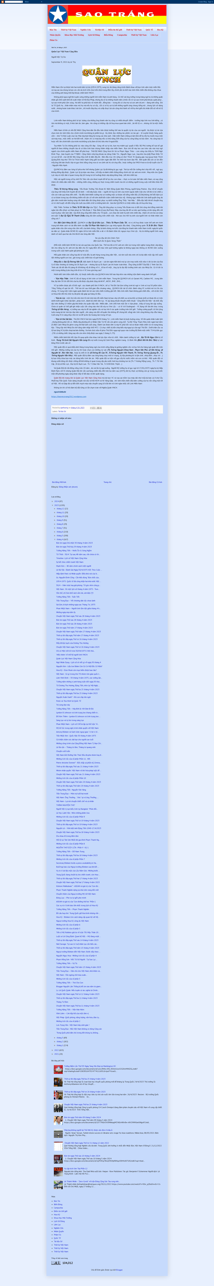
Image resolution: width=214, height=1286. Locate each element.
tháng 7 (60, 528)
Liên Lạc (154, 34)
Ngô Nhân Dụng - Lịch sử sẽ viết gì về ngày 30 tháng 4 (78, 662)
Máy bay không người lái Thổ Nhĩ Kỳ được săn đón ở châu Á (88, 1130)
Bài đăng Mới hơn (59, 482)
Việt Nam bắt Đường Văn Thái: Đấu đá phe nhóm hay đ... (79, 755)
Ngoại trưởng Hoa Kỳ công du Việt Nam (72, 921)
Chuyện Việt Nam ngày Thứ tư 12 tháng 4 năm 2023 (77, 994)
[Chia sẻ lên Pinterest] (100, 408)
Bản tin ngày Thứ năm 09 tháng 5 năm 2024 (82, 1117)
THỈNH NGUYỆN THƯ (65, 805)
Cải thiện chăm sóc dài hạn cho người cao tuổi (74, 739)
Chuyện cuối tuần (63, 751)
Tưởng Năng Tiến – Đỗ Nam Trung (70, 851)
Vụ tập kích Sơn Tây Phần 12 (75, 1168)
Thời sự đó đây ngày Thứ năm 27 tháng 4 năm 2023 (77, 635)
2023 (56, 505)
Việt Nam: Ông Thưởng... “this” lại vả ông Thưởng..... (77, 797)
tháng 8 (60, 524)
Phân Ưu (53, 40)
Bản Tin (53, 29)
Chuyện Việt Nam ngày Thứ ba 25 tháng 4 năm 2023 (77, 689)
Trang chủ (107, 482)
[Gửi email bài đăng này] (91, 408)
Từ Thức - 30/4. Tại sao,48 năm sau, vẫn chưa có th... (78, 554)
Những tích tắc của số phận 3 (68, 978)
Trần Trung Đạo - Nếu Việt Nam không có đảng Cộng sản (79, 1029)
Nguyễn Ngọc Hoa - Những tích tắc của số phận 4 (76, 955)
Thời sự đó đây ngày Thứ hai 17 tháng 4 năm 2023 (77, 878)
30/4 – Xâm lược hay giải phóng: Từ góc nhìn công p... (78, 585)
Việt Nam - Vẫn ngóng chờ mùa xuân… (71, 975)
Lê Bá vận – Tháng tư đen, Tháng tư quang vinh (75, 747)
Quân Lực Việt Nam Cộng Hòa (68, 658)
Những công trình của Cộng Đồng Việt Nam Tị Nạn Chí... (79, 743)
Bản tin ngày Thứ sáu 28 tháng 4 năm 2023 (74, 620)
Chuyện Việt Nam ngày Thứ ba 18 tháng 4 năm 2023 (77, 832)
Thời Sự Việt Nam (68, 29)
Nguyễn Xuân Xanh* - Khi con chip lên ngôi (73, 697)
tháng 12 (61, 508)
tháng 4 (60, 539)
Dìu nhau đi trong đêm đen (67, 836)
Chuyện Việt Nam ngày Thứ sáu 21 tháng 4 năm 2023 (78, 774)
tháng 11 (61, 512)
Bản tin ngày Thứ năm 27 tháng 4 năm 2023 (74, 627)
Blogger (119, 1270)
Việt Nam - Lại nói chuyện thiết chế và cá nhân (75, 801)
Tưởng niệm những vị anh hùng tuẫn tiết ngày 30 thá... (78, 681)
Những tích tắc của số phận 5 (68, 928)
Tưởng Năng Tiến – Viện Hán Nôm (70, 1009)
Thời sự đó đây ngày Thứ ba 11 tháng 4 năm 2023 (77, 998)
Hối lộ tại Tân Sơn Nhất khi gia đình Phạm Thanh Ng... (78, 840)
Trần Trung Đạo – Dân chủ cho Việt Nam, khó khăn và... (78, 971)
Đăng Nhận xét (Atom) (68, 487)
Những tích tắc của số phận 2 (68, 1021)
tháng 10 (61, 516)
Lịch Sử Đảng (94, 34)
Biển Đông (108, 34)
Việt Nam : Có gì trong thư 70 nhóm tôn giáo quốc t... (78, 674)
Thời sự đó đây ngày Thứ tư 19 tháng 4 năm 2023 (77, 824)
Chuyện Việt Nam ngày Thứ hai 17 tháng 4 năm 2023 (78, 882)
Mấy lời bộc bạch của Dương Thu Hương (72, 643)
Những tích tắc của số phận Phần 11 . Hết (73, 759)
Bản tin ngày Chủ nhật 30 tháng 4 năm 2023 (74, 543)
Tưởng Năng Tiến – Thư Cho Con (69, 982)
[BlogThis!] (93, 408)
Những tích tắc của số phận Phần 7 (70, 859)
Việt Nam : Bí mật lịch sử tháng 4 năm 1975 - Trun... (77, 589)
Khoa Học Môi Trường (74, 34)
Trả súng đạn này (63, 704)
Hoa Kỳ (160, 29)
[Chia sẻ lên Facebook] (98, 408)
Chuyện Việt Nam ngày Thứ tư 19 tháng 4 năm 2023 (77, 820)
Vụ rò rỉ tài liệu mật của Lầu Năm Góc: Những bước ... (78, 870)
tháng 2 (60, 1041)
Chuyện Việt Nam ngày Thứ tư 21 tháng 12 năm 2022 (86, 1143)
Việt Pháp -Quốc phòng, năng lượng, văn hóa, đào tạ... (78, 1017)
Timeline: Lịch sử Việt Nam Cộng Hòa (71, 558)
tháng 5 (60, 535)
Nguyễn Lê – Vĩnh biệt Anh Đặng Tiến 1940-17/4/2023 (78, 828)
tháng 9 (60, 520)
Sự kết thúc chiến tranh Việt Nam (69, 562)
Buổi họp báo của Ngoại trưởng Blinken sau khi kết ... (77, 867)
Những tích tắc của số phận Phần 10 (71, 778)
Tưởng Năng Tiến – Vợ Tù (66, 963)
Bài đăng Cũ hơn (155, 482)
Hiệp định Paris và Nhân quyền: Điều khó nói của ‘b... (77, 573)
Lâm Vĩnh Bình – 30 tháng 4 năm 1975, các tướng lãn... (79, 678)
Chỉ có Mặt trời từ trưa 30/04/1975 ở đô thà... (75, 651)
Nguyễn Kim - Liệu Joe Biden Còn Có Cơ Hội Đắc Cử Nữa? (79, 666)
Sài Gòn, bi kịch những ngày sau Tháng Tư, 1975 (75, 604)
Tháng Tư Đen (62, 1002)
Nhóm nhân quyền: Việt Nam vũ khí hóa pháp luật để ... (78, 770)
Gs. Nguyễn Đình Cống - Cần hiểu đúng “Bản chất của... (78, 577)
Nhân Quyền (55, 34)
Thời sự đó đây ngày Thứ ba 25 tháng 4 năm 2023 (77, 693)
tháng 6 (60, 531)
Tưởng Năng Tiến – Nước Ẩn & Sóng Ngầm (74, 550)
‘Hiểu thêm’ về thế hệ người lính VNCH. (72, 654)
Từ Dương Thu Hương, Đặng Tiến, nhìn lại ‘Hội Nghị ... (78, 685)
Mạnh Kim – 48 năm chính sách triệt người (73, 566)
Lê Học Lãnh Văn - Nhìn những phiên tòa (72, 813)
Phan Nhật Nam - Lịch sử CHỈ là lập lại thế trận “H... (77, 724)
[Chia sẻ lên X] (96, 408)
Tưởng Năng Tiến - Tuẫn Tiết (68, 596)
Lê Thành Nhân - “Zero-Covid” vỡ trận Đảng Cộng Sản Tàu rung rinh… (92, 1181)
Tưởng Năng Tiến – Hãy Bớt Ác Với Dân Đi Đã (74, 708)
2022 (56, 1050)
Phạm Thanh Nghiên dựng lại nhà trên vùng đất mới (77, 890)
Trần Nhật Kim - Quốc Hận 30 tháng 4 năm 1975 (76, 735)
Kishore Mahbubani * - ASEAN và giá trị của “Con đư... (77, 886)
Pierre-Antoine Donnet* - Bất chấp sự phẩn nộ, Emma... (78, 762)
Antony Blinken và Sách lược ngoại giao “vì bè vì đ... (77, 732)
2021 (56, 1054)
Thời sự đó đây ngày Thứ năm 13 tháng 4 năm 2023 (77, 948)
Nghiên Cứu (85, 29)
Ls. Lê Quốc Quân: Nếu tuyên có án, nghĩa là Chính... (77, 990)
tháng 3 (60, 1037)
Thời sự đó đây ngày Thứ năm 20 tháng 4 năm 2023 (77, 786)
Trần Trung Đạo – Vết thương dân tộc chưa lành (75, 600)
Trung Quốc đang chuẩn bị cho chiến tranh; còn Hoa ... (78, 874)
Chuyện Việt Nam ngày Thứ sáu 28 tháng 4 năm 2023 (78, 616)
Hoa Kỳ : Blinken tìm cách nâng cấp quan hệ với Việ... (77, 917)
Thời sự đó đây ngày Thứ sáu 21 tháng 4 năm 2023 (77, 766)
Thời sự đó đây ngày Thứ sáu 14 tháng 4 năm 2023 (77, 940)
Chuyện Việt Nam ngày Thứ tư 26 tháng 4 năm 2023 (77, 647)
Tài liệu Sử (99, 29)
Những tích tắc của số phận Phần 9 (70, 816)
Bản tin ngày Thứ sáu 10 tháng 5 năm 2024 (82, 1156)
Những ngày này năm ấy (65, 612)
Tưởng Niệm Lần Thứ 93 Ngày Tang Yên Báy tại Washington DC (90, 1066)
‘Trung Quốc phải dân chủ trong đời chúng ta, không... (77, 1032)
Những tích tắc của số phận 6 (68, 924)
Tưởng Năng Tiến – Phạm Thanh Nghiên (72, 909)
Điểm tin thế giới (115, 29)
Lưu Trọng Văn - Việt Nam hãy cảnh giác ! (72, 1025)
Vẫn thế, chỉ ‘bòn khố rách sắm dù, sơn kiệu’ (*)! (74, 593)
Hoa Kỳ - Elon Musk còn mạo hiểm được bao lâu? (76, 670)
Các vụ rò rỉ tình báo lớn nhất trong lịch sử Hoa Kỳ (77, 905)
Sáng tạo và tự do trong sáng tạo (70, 720)
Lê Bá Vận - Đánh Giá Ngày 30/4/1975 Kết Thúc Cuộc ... (79, 570)
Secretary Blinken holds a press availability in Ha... (76, 863)
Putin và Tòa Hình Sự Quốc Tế (68, 701)
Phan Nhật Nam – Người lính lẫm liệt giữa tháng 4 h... (78, 608)
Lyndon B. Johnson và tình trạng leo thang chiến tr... (77, 712)
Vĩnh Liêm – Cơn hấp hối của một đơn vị (72, 1013)
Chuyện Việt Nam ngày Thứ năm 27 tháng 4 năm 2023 (78, 631)
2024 (56, 501)
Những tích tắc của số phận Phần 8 (70, 843)
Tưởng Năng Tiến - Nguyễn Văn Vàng (71, 789)
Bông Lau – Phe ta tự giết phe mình (71, 897)
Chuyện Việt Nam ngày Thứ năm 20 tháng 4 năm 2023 (78, 782)
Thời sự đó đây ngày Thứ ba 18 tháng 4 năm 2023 (77, 855)
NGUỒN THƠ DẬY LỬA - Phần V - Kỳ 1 (72, 847)
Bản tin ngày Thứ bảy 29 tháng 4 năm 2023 (74, 546)
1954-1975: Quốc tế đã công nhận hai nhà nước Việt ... (78, 581)
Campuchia (122, 34)
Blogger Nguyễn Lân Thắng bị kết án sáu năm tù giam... (79, 986)
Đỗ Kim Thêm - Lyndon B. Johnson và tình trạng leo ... (78, 716)
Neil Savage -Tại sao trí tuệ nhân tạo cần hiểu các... (77, 944)
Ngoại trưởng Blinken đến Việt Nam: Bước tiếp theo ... (78, 951)
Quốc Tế (149, 29)
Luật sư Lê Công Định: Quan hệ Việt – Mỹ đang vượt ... (78, 936)
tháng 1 (60, 1045)
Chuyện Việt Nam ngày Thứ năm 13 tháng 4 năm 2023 (78, 967)
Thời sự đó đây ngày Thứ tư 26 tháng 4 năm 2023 (77, 639)
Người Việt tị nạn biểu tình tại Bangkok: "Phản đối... (77, 809)
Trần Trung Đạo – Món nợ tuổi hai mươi (72, 793)
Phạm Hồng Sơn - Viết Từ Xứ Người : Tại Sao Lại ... (76, 959)
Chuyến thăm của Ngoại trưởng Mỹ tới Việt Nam (76, 894)
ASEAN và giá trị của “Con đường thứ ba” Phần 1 (76, 901)
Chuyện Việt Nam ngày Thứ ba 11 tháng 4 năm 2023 (77, 1005)
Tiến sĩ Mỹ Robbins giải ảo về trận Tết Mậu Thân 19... (78, 932)
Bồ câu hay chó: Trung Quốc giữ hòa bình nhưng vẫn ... (78, 913)
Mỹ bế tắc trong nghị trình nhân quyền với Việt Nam (77, 728)
